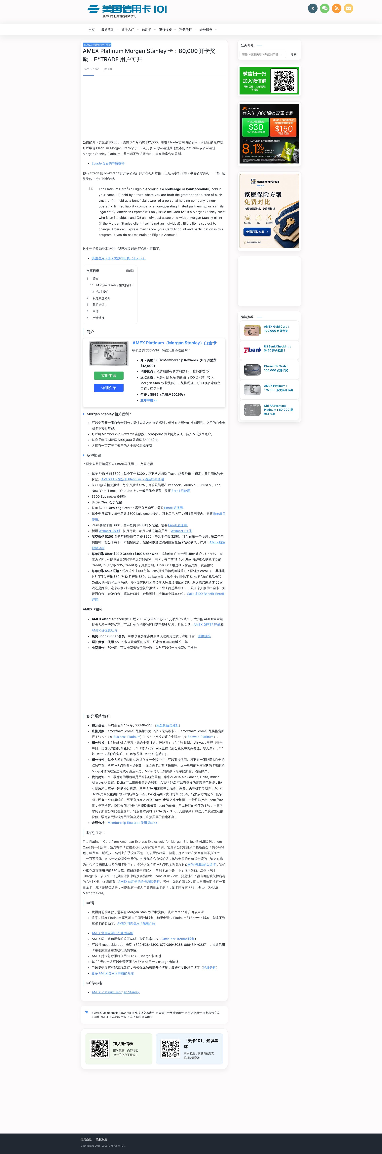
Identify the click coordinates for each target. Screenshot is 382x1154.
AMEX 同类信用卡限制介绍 (136, 923)
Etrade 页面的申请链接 (108, 163)
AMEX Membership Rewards (112, 1012)
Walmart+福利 (109, 531)
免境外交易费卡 (144, 1012)
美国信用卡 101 (116, 1145)
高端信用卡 (119, 1017)
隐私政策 (101, 1139)
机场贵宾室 (213, 1012)
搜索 (293, 54)
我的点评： (97, 305)
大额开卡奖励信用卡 (171, 1012)
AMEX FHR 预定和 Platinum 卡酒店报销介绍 (132, 479)
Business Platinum (126, 737)
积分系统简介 (98, 298)
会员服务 (206, 29)
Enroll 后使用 (181, 491)
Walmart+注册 (181, 531)
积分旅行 (185, 29)
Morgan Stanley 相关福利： (112, 285)
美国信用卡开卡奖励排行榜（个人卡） (119, 258)
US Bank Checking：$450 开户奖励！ (278, 348)
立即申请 (108, 375)
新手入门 (128, 29)
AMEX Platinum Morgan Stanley (116, 992)
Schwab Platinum (200, 737)
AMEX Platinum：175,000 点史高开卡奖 (278, 388)
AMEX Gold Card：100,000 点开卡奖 (277, 329)
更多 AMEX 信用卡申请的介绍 (113, 973)
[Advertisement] (154, 108)
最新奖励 (107, 29)
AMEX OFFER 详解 (207, 625)
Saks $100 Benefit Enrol (205, 594)
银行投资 (165, 29)
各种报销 (99, 292)
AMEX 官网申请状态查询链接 (112, 933)
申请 (92, 311)
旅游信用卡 (195, 1012)
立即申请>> (149, 400)
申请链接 (95, 318)
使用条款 (86, 1139)
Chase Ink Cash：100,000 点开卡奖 (276, 368)
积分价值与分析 (167, 725)
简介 (92, 278)
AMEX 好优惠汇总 (104, 630)
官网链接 (204, 636)
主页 (92, 29)
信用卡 (146, 29)
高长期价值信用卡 (141, 1017)
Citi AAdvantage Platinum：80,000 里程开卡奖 (278, 409)
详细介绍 (108, 387)
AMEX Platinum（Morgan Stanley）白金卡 (175, 342)
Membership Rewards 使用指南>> (133, 823)
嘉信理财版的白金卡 (201, 864)
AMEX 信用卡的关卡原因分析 (139, 882)
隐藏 (130, 270)
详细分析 (209, 967)
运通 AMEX (101, 1017)
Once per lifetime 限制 (178, 939)
